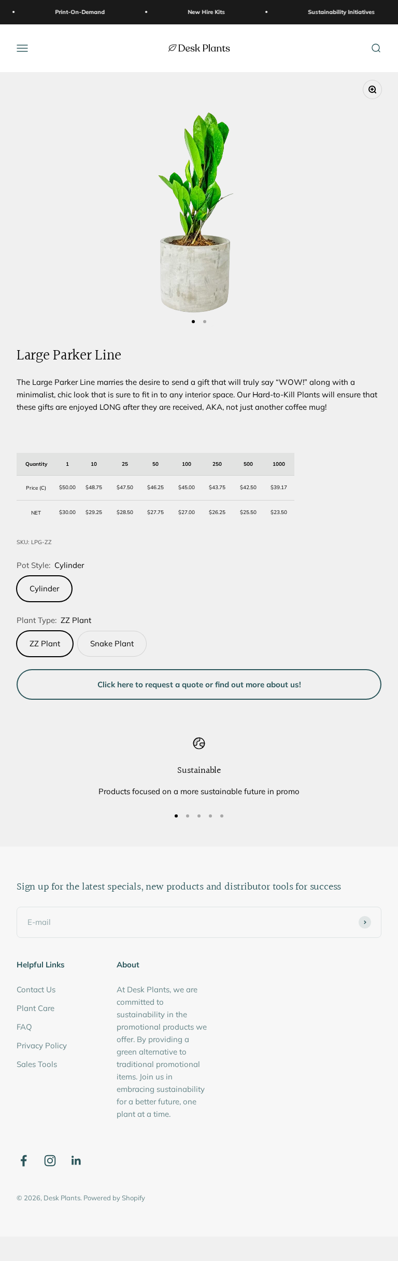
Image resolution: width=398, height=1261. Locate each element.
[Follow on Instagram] (50, 1161)
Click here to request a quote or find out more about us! (199, 684)
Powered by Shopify (114, 1198)
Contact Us (36, 989)
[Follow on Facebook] (24, 1161)
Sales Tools (37, 1064)
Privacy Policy (42, 1045)
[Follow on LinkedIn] (76, 1161)
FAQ (24, 1027)
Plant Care (35, 1008)
